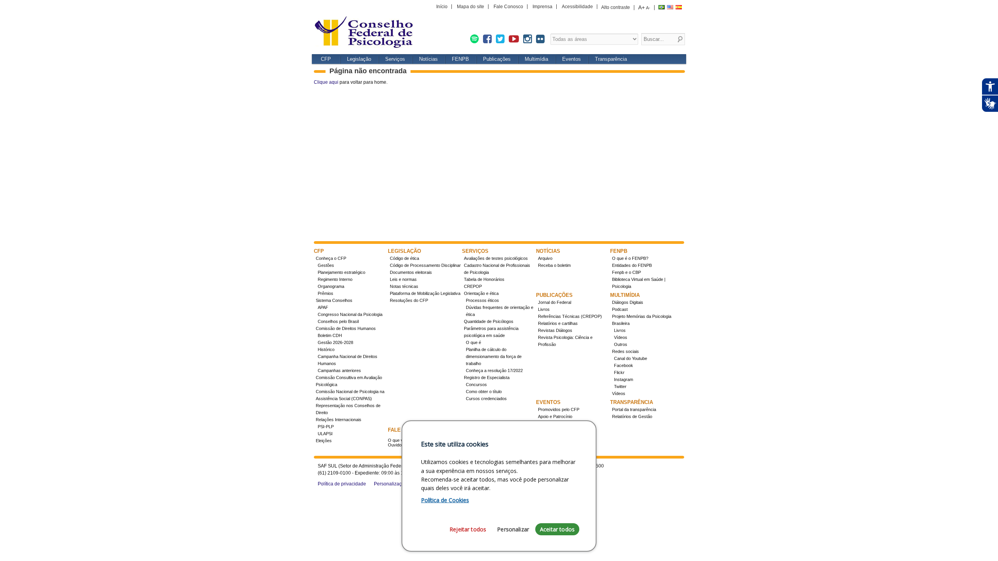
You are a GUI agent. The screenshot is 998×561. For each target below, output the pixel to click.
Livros (544, 309)
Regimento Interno (335, 279)
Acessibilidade (577, 6)
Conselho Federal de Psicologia (366, 32)
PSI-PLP (326, 426)
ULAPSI (325, 433)
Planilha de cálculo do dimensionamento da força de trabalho (494, 356)
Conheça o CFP (331, 258)
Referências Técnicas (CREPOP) (570, 316)
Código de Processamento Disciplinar (425, 265)
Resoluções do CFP (409, 300)
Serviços (395, 59)
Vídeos (620, 337)
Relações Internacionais (338, 419)
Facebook (623, 365)
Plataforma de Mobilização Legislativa (425, 293)
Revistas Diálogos (555, 330)
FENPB (460, 59)
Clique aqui (326, 82)
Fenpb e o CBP (626, 272)
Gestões (326, 265)
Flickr (619, 372)
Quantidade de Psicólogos (488, 321)
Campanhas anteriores (339, 370)
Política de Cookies (445, 500)
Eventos (571, 59)
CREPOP (473, 286)
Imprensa (542, 6)
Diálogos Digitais (627, 302)
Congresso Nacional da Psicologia (350, 314)
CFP (326, 59)
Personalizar (513, 529)
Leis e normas (403, 279)
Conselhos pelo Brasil (338, 321)
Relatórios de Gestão (632, 416)
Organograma (331, 286)
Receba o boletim (554, 265)
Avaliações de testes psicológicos (496, 258)
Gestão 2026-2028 (335, 342)
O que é (473, 342)
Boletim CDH (330, 335)
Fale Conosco (508, 6)
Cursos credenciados (486, 398)
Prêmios (325, 293)
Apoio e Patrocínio (555, 416)
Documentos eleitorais (411, 272)
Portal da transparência (634, 409)
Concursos (476, 384)
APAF (323, 307)
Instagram (623, 379)
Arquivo (545, 258)
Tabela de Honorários (484, 279)
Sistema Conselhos (334, 300)
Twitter (620, 386)
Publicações (497, 59)
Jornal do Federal (554, 302)
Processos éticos (482, 300)
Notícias (428, 59)
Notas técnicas (404, 286)
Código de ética (404, 258)
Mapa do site (470, 6)
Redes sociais (625, 351)
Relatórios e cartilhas (558, 323)
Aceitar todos (557, 529)
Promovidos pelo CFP (558, 409)
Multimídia (536, 59)
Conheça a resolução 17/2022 (494, 370)
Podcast (620, 309)
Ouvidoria (397, 445)
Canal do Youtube (630, 358)
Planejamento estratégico (341, 272)
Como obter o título (484, 391)
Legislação (359, 59)
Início (442, 6)
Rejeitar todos (467, 529)
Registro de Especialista (487, 377)
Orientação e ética (481, 293)
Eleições (324, 440)
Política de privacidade (342, 484)
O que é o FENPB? (630, 258)
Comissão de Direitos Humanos (346, 328)
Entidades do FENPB (632, 265)
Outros (620, 344)
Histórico (326, 349)
